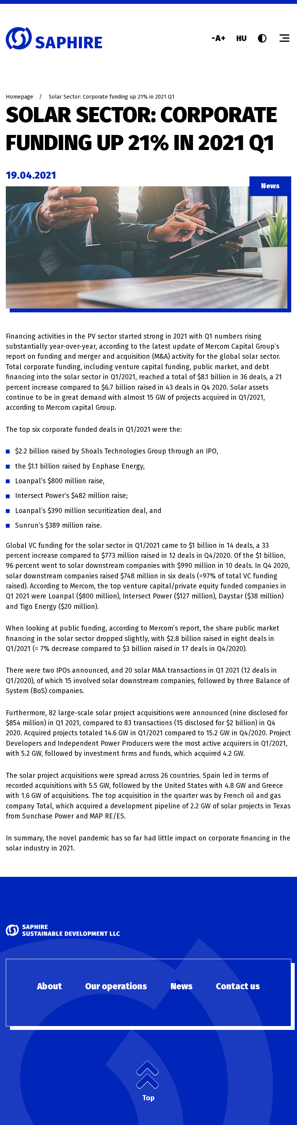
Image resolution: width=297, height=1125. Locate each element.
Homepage (19, 97)
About (49, 986)
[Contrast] (262, 38)
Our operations (116, 986)
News (182, 986)
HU (241, 38)
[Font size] (218, 38)
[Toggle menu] (284, 38)
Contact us (238, 986)
